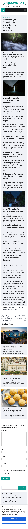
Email (3, 456)
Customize (14, 522)
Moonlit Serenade (12, 309)
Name (3, 449)
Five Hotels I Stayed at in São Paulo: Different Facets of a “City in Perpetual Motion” (13, 348)
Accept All (14, 518)
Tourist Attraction (14, 3)
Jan (4, 30)
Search (22, 488)
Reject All (14, 526)
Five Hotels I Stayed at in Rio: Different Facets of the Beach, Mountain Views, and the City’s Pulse (13, 378)
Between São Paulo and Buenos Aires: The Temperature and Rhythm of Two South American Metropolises (13, 410)
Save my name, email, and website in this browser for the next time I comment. (14, 471)
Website (3, 463)
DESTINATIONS (6, 17)
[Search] (25, 10)
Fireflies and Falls (11, 307)
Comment (4, 430)
